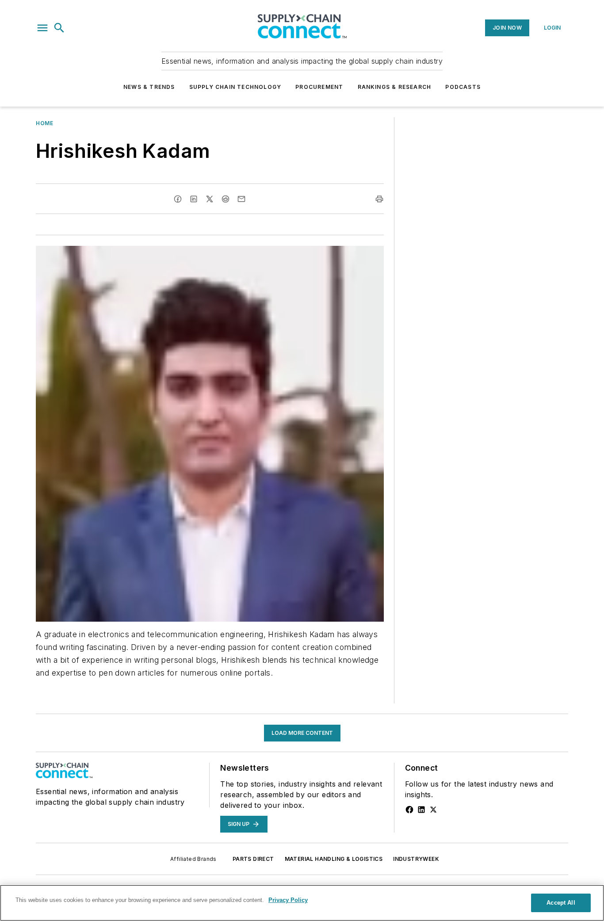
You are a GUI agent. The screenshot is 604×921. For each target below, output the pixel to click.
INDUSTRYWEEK (416, 859)
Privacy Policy (288, 900)
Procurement (319, 87)
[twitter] (209, 199)
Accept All (561, 902)
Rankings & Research (395, 87)
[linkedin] (193, 199)
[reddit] (225, 199)
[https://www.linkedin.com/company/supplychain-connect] (421, 809)
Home (44, 123)
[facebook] (177, 199)
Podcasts (463, 87)
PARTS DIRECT (253, 859)
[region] (302, 903)
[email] (241, 199)
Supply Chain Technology (235, 87)
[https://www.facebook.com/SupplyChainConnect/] (409, 809)
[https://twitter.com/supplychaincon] (433, 809)
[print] (379, 199)
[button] (42, 27)
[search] (59, 27)
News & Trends (149, 87)
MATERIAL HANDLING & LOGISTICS (334, 859)
